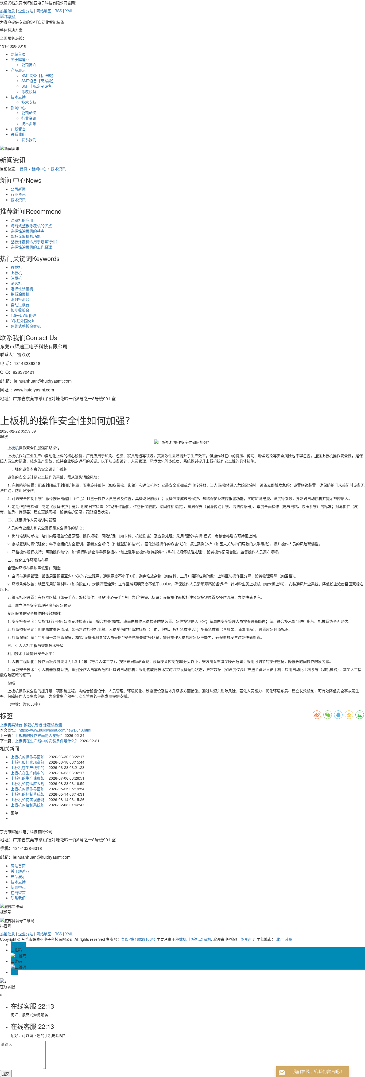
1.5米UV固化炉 (23, 315)
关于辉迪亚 (20, 59)
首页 (23, 168)
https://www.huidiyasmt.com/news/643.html (55, 730)
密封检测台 (20, 299)
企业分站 (25, 10)
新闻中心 (18, 107)
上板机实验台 (12, 724)
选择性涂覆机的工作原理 (31, 247)
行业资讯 (28, 118)
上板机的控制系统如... (29, 794)
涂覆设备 (28, 91)
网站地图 (43, 10)
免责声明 (247, 939)
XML (69, 10)
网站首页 (18, 54)
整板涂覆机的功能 (26, 236)
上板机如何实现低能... (29, 799)
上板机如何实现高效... (29, 762)
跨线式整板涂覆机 (26, 326)
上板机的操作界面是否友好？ (40, 735)
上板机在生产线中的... (29, 767)
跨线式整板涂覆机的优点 (31, 225)
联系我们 (18, 134)
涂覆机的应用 (22, 220)
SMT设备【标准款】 (38, 75)
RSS (58, 10)
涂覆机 (16, 278)
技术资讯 (28, 123)
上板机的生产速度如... (29, 778)
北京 (280, 939)
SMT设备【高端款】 (38, 80)
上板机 (16, 272)
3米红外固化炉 (23, 320)
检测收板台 (20, 310)
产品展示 (18, 70)
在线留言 (18, 128)
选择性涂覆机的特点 (27, 231)
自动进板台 (20, 304)
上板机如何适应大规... (29, 783)
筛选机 (16, 283)
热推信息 (7, 10)
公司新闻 (28, 112)
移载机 (16, 267)
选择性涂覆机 (22, 288)
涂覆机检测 (52, 724)
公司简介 (28, 64)
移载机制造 (33, 724)
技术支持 (18, 96)
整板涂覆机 (20, 294)
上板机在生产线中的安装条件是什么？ (47, 740)
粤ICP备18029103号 (138, 939)
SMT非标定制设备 (36, 86)
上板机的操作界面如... (29, 756)
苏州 (288, 939)
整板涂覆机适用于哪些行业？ (35, 241)
